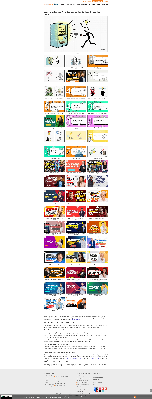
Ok (134, 397)
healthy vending (68, 358)
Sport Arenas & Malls (49, 384)
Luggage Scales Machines (83, 384)
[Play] (76, 34)
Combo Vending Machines (83, 380)
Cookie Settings (67, 397)
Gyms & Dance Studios (60, 383)
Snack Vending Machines (82, 376)
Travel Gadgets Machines (83, 382)
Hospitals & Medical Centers (61, 376)
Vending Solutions (81, 4)
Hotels (46, 380)
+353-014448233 (99, 376)
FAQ (94, 384)
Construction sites (49, 386)
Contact (99, 4)
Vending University (75, 319)
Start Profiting (70, 4)
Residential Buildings (49, 376)
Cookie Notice (82, 393)
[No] (150, 395)
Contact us (95, 381)
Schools (46, 382)
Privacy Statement (60, 393)
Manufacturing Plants (60, 385)
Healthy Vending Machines (83, 389)
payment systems (95, 358)
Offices (46, 378)
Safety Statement (92, 393)
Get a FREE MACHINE (98, 382)
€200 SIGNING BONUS (97, 1)
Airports (57, 379)
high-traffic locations (77, 358)
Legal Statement (72, 393)
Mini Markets (80, 391)
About (62, 4)
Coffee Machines (81, 386)
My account (105, 4)
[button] (77, 53)
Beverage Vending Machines (83, 378)
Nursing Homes (58, 381)
